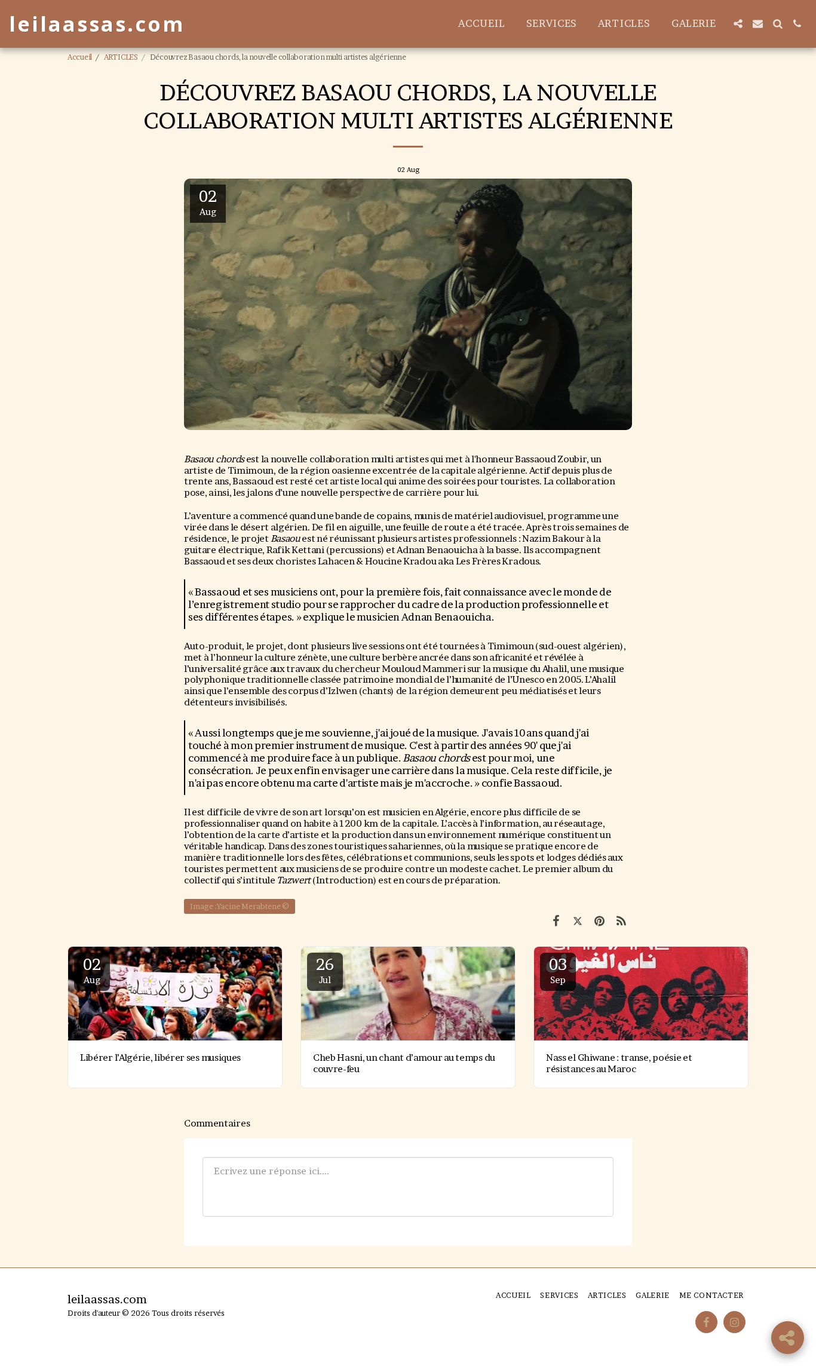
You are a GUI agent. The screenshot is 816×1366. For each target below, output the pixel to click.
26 (324, 970)
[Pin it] (599, 920)
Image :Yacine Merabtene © (239, 906)
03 (557, 970)
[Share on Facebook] (556, 920)
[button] (738, 24)
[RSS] (621, 920)
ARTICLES (121, 57)
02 (91, 970)
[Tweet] (577, 920)
